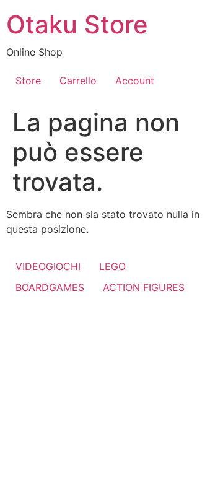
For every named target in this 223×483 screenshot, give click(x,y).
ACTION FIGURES (144, 287)
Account (134, 80)
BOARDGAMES (49, 287)
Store (28, 80)
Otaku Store (77, 24)
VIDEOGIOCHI (48, 266)
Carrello (78, 80)
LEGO (112, 266)
